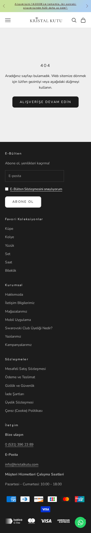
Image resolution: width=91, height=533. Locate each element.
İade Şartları (14, 394)
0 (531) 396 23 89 (19, 444)
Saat (8, 262)
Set (7, 253)
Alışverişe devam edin (45, 102)
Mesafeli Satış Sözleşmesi (25, 368)
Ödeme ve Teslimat (20, 377)
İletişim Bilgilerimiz (19, 302)
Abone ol (23, 201)
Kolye (9, 237)
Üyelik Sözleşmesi (19, 402)
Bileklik (10, 270)
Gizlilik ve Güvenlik (19, 385)
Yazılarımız (13, 336)
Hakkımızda (14, 294)
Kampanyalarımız (18, 344)
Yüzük (9, 245)
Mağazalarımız (16, 311)
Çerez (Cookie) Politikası (23, 410)
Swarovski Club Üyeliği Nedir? (28, 328)
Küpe (9, 228)
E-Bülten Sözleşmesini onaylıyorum (36, 189)
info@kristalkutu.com (21, 464)
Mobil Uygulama (18, 319)
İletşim (11, 425)
